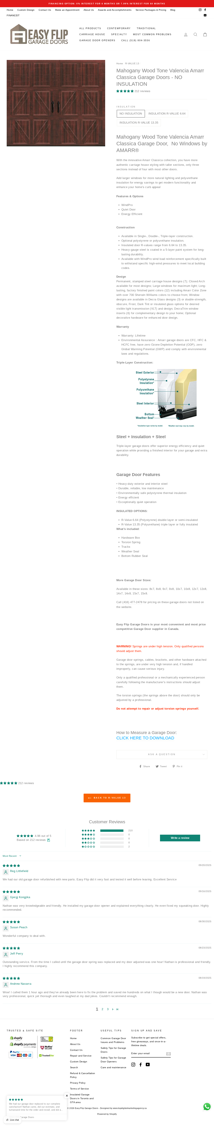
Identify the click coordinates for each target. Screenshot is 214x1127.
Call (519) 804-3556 (135, 40)
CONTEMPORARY (119, 28)
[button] (125, 91)
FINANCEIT (13, 15)
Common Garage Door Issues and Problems (113, 1040)
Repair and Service (81, 1055)
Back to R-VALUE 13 (109, 798)
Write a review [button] (180, 838)
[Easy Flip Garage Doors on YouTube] (148, 1065)
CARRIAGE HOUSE (92, 34)
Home (10, 10)
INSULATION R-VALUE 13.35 (139, 122)
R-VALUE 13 (132, 63)
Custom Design (26, 10)
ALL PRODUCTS (90, 28)
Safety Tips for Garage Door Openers (113, 1059)
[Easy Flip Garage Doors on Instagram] (133, 1065)
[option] (107, 4)
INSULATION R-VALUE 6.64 (167, 113)
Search (74, 1067)
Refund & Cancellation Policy (82, 1075)
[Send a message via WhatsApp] (207, 1106)
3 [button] (108, 1009)
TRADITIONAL (146, 28)
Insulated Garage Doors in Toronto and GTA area (82, 1098)
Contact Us (45, 10)
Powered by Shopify (107, 1114)
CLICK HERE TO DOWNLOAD (145, 738)
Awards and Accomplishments (114, 10)
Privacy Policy (78, 1082)
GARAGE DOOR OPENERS (97, 40)
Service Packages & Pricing (151, 10)
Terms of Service (79, 1088)
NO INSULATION (131, 113)
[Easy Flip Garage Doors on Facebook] (141, 1065)
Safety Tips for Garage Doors (113, 1050)
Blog (172, 10)
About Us (89, 10)
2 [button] (102, 1009)
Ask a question (162, 754)
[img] (11, 865)
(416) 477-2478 (132, 602)
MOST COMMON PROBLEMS (152, 34)
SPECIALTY (119, 34)
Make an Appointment (67, 10)
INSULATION (126, 106)
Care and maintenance (113, 1067)
